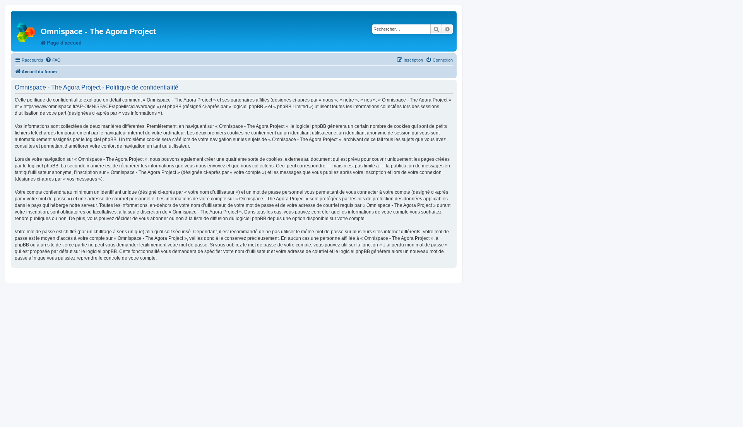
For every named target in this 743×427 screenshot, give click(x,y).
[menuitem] (53, 60)
